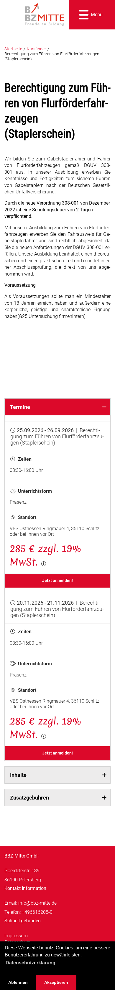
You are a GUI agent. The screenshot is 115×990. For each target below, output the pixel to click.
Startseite (13, 49)
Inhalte (18, 775)
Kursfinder (36, 49)
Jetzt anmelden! (57, 580)
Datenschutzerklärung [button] (30, 962)
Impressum (16, 935)
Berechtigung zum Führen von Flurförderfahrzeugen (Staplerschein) (51, 57)
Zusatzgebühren (29, 798)
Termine (20, 407)
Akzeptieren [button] (56, 982)
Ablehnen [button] (18, 982)
